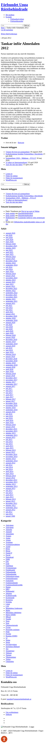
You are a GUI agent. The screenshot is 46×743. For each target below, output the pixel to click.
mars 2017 (9, 397)
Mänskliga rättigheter (13, 613)
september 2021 (11, 301)
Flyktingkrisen (11, 568)
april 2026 (9, 240)
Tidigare (9, 653)
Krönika (9, 602)
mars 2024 (9, 271)
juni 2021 (9, 308)
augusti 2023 (10, 282)
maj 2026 (9, 237)
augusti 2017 (10, 386)
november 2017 (11, 380)
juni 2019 (9, 350)
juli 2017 (9, 388)
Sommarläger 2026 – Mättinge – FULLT (21, 158)
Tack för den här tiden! (14, 165)
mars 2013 (9, 497)
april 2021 (9, 312)
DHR (8, 559)
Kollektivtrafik (11, 596)
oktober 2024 (11, 263)
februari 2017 (11, 399)
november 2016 (11, 405)
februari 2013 (11, 499)
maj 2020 (9, 329)
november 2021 (11, 297)
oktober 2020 (11, 318)
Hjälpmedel (10, 591)
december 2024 (11, 261)
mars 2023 (9, 284)
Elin (7, 562)
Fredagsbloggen (12, 579)
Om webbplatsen (12, 712)
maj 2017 (9, 393)
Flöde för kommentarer (14, 178)
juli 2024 (9, 267)
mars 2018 (9, 371)
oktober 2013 (11, 484)
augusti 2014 (10, 463)
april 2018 (9, 369)
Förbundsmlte (11, 572)
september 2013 (11, 486)
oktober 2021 (11, 299)
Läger (8, 604)
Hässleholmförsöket (25, 213)
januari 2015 (10, 452)
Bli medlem (10, 15)
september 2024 (11, 265)
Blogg (8, 551)
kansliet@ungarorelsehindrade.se (19, 699)
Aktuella (9, 530)
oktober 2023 (11, 280)
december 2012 (11, 503)
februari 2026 (11, 244)
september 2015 (11, 435)
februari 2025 (11, 257)
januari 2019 (10, 357)
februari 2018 (11, 374)
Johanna (9, 593)
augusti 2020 (10, 323)
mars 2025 (9, 254)
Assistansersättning (13, 544)
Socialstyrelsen (11, 644)
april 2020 (9, 331)
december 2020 (11, 316)
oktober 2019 (11, 342)
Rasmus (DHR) (11, 636)
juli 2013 (9, 491)
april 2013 (9, 495)
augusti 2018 (10, 367)
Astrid (8, 547)
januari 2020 (10, 337)
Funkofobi (9, 581)
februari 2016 (11, 425)
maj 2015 (9, 444)
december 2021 (11, 295)
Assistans (9, 542)
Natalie (8, 619)
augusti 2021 (10, 303)
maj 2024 (9, 269)
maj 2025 (9, 250)
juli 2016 (9, 414)
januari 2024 (10, 276)
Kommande (10, 598)
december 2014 (11, 454)
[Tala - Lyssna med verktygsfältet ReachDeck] (4, 739)
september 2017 (11, 384)
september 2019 (11, 344)
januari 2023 (10, 286)
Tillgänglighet (11, 657)
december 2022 (11, 288)
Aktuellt (9, 532)
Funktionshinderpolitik (14, 585)
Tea (7, 649)
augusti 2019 (10, 346)
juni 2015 (9, 442)
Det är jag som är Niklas (30, 211)
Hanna (8, 587)
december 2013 (11, 480)
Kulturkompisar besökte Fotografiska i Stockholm (24, 154)
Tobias (8, 659)
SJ (6, 638)
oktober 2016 (11, 408)
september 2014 (11, 461)
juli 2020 (9, 325)
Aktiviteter (10, 525)
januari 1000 (10, 516)
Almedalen (10, 534)
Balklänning (10, 218)
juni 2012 (9, 514)
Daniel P (9, 553)
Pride (8, 632)
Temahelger (10, 651)
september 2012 (11, 508)
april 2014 (9, 471)
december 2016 (11, 403)
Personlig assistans (12, 630)
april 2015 (9, 446)
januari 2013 (10, 501)
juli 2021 (9, 305)
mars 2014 (9, 474)
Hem (3, 28)
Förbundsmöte (11, 574)
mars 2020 (9, 333)
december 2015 (11, 429)
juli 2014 (9, 465)
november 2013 (11, 482)
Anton (8, 538)
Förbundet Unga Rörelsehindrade (14, 6)
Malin (8, 610)
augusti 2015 (10, 437)
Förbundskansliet (16, 21)
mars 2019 (9, 352)
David (8, 555)
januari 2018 (10, 376)
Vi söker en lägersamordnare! (16, 162)
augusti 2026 (10, 233)
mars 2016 (9, 422)
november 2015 (11, 431)
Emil (7, 564)
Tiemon (8, 655)
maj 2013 (9, 493)
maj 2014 (9, 469)
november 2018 (11, 361)
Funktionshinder (12, 583)
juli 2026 (9, 235)
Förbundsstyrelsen (17, 19)
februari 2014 (11, 476)
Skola (8, 642)
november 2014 (11, 457)
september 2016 (11, 410)
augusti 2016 (10, 412)
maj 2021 (9, 310)
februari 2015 (11, 450)
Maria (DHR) (11, 615)
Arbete (8, 540)
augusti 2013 (10, 488)
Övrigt (8, 627)
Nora (7, 621)
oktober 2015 (11, 433)
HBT (8, 589)
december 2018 (11, 359)
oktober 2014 (11, 459)
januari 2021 (10, 314)
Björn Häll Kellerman (9, 34)
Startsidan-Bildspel (13, 647)
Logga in (9, 174)
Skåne (8, 640)
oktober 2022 (11, 291)
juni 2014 (9, 467)
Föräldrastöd (10, 570)
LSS (7, 606)
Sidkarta (9, 714)
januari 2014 (10, 478)
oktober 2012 (11, 505)
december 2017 (11, 378)
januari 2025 (10, 259)
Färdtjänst (9, 566)
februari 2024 (11, 274)
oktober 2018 (11, 363)
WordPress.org (11, 180)
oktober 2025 (11, 248)
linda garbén (10, 213)
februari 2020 (11, 335)
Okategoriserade (12, 625)
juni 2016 (9, 416)
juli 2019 (9, 348)
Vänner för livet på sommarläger (18, 152)
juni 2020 (9, 327)
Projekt (8, 634)
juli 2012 (9, 512)
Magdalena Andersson (14, 608)
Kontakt (9, 17)
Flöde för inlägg (12, 176)
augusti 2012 (10, 510)
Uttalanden (10, 661)
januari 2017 (10, 401)
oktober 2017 (11, 382)
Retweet (21, 143)
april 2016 (9, 420)
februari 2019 (11, 354)
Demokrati (10, 557)
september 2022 (11, 293)
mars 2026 (9, 242)
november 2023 (11, 278)
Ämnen (8, 536)
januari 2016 (10, 427)
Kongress (9, 600)
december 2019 (11, 340)
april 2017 (9, 395)
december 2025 (11, 246)
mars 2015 (9, 448)
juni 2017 (9, 391)
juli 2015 (9, 440)
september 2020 (11, 320)
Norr (7, 623)
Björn (8, 549)
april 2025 (9, 252)
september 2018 (11, 365)
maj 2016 (9, 418)
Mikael (8, 617)
